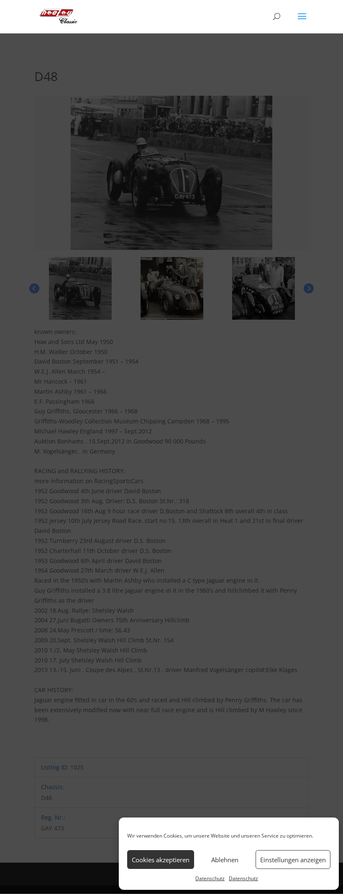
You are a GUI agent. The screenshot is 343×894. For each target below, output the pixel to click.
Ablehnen (224, 860)
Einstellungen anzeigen (293, 860)
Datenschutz (210, 878)
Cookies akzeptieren (160, 860)
